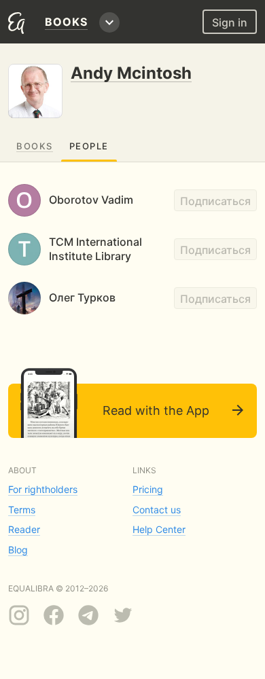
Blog (18, 549)
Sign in (229, 22)
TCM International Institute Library (95, 249)
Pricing (147, 489)
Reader (24, 529)
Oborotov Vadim (91, 199)
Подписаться (215, 201)
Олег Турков (82, 297)
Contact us (156, 509)
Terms (21, 509)
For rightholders (42, 489)
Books (34, 146)
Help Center (159, 529)
